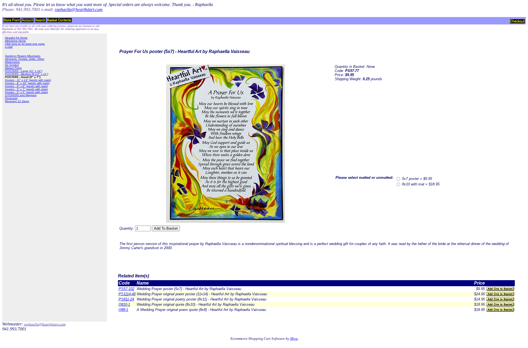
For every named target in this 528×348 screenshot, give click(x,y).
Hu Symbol (12, 64)
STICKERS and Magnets (21, 95)
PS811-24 (126, 299)
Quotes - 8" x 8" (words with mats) (26, 86)
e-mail (8, 46)
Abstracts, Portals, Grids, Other (24, 58)
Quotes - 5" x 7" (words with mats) (26, 89)
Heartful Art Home (16, 37)
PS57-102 (126, 289)
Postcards (11, 98)
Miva (294, 338)
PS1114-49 (127, 294)
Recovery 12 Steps (17, 101)
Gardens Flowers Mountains (22, 55)
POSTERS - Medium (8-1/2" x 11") (26, 74)
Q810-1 (124, 304)
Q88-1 (123, 310)
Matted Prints (13, 67)
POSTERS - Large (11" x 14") (23, 71)
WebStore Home (15, 40)
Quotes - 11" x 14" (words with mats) (28, 80)
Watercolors (12, 61)
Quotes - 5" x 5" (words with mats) (26, 92)
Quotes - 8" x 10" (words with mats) (27, 83)
